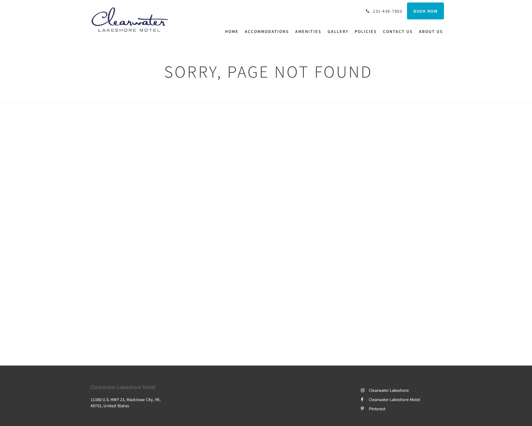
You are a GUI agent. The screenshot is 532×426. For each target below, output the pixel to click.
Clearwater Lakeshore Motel (394, 399)
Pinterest (377, 409)
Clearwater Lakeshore (389, 390)
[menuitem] (233, 31)
